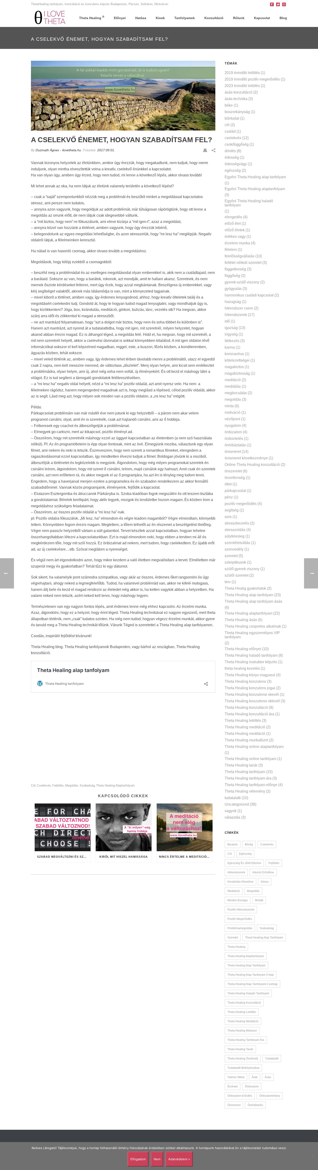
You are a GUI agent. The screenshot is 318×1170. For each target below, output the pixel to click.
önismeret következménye (246, 458)
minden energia (237, 900)
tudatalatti (233, 798)
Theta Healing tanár (241, 765)
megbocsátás (236, 393)
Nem (157, 1159)
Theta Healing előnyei (243, 649)
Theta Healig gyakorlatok (245, 588)
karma (230, 347)
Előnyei (120, 18)
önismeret (233, 452)
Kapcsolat (262, 18)
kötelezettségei (237, 360)
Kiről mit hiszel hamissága (123, 856)
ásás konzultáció (238, 92)
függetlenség (235, 269)
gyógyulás (233, 289)
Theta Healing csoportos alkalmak (253, 626)
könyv (265, 881)
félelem (231, 250)
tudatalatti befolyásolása (243, 1067)
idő (227, 321)
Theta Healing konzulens (245, 681)
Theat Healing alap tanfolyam (264, 937)
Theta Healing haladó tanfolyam (251, 655)
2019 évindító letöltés (242, 73)
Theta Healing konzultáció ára (249, 714)
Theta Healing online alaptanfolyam (254, 747)
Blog (283, 18)
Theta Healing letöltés (243, 721)
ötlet (228, 484)
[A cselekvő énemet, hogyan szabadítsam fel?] (123, 96)
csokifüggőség (237, 144)
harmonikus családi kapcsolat (249, 295)
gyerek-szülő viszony (242, 282)
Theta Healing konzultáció (246, 707)
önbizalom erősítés (239, 1095)
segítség (232, 510)
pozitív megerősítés (241, 504)
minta (229, 406)
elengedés (233, 217)
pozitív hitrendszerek (240, 909)
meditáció (233, 380)
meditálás (233, 386)
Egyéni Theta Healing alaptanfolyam (255, 189)
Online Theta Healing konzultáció (252, 465)
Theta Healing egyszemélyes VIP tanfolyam (252, 635)
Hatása (140, 18)
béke (229, 105)
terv (228, 582)
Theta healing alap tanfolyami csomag (252, 984)
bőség (249, 844)
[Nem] (312, 1156)
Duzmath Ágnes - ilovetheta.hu (58, 150)
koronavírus (234, 354)
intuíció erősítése (263, 872)
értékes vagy (235, 237)
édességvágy (236, 164)
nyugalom (233, 425)
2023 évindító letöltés (242, 86)
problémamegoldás (239, 928)
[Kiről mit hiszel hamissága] (124, 827)
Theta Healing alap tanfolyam (249, 595)
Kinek (160, 18)
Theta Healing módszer (242, 1030)
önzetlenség (235, 478)
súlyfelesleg (234, 536)
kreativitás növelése (240, 881)
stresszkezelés (237, 523)
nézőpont (232, 419)
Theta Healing (91, 17)
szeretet (231, 556)
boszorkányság (237, 112)
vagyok (231, 811)
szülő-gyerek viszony (242, 569)
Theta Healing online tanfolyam (250, 759)
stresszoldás (235, 530)
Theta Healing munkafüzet (246, 740)
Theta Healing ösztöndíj (242, 1058)
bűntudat (232, 118)
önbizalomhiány (269, 1095)
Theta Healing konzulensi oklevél (252, 701)
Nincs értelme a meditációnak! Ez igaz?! (186, 856)
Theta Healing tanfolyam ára (248, 778)
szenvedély (234, 549)
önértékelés (255, 1105)
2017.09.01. (106, 150)
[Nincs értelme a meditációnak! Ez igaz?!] (185, 827)
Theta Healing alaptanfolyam (115, 785)
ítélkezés (232, 341)
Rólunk (238, 18)
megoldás (71, 785)
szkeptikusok (235, 562)
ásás (268, 1077)
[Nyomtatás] (205, 150)
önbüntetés (234, 438)
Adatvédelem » (179, 1159)
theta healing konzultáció (244, 1002)
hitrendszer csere (239, 308)
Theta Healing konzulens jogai (250, 688)
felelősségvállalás (239, 256)
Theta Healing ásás (241, 620)
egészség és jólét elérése (244, 863)
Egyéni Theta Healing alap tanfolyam (255, 177)
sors (228, 517)
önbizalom (233, 432)
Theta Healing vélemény (245, 791)
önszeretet (233, 471)
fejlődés (58, 785)
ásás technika (236, 99)
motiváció (232, 412)
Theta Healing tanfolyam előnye (251, 785)
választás (232, 817)
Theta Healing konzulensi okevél (252, 694)
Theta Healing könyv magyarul (250, 675)
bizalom (232, 844)
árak (254, 1077)
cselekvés (44, 785)
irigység (231, 334)
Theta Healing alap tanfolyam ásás (253, 601)
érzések (232, 1086)
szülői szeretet (236, 575)
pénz (229, 497)
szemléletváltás (237, 543)
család (230, 131)
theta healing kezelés (242, 668)
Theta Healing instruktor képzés (251, 662)
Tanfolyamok (184, 18)
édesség (232, 157)
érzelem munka (237, 243)
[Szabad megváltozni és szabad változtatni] (63, 827)
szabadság (87, 785)
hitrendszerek (236, 315)
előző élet (233, 223)
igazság (231, 328)
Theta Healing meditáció (245, 727)
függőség (232, 276)
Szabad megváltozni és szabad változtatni (64, 856)
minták (259, 900)
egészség (233, 170)
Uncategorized (237, 804)
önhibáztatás (235, 445)
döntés (230, 151)
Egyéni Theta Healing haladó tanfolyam (249, 203)
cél (33, 785)
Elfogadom (138, 1159)
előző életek (235, 230)
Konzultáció (213, 18)
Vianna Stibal (235, 1077)
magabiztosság (237, 373)
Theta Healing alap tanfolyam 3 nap (250, 974)
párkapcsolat (235, 491)
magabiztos (234, 367)
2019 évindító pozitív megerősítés (252, 79)
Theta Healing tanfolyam (245, 772)
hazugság (233, 302)
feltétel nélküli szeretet (243, 263)
